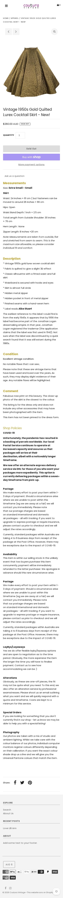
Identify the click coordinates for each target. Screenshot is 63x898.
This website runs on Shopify (40, 892)
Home (6, 18)
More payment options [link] (31, 164)
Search (7, 809)
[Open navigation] (6, 6)
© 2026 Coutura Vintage (13, 892)
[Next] (16, 31)
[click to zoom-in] (54, 31)
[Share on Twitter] (22, 782)
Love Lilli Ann (10, 828)
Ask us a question (14, 176)
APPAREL (15, 18)
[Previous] (8, 31)
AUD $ (9, 864)
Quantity (8, 135)
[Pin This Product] (30, 782)
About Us (8, 813)
